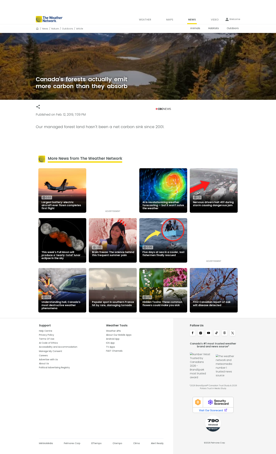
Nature (55, 28)
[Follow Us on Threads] (225, 333)
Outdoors (67, 28)
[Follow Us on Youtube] (209, 333)
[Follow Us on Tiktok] (217, 333)
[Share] (38, 106)
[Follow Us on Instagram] (201, 333)
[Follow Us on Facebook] (193, 333)
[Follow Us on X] (233, 333)
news (45, 28)
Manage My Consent (50, 351)
